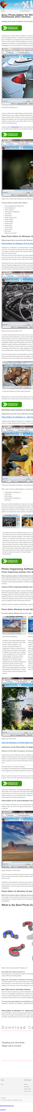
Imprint (26, 1084)
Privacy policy (27, 1089)
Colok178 (3, 1109)
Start (2, 1084)
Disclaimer (26, 1086)
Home (3, 11)
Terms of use (27, 1091)
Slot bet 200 (15, 127)
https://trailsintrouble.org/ (7, 1105)
